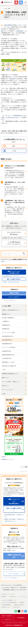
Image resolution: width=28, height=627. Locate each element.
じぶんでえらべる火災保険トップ (8, 600)
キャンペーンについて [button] (7, 389)
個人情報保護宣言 (21, 617)
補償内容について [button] (6, 314)
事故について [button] (5, 377)
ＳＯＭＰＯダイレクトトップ (7, 594)
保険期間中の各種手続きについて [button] (10, 373)
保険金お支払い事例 (18, 604)
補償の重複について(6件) (8, 362)
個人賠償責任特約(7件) (7, 336)
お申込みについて (5, 607)
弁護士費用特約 (8, 25)
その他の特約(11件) (7, 358)
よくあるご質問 (6, 306)
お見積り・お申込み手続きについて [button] (10, 310)
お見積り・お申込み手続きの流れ (11, 282)
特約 (2, 31)
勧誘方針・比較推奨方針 (7, 615)
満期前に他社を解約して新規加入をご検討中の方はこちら (14, 520)
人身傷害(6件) (5, 321)
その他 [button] (3, 393)
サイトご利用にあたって (7, 619)
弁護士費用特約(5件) (7, 340)
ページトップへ (23, 471)
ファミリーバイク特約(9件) (8, 347)
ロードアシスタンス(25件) (8, 332)
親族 (14, 88)
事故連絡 (16, 3)
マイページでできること (9, 300)
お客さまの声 (16, 607)
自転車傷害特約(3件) (7, 343)
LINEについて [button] (5, 385)
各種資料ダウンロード (8, 459)
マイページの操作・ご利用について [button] (10, 381)
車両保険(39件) (5, 328)
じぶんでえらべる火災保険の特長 (9, 602)
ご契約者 (21, 3)
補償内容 (22, 602)
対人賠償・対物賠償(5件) (8, 317)
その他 (3, 369)
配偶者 (11, 78)
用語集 (3, 456)
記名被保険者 (19, 31)
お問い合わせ (12, 596)
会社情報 (3, 596)
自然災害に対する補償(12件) (9, 366)
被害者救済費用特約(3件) (8, 354)
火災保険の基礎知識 (6, 604)
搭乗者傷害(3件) (6, 325)
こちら (3, 261)
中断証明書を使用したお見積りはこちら (12, 276)
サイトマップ (22, 596)
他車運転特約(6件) (6, 351)
